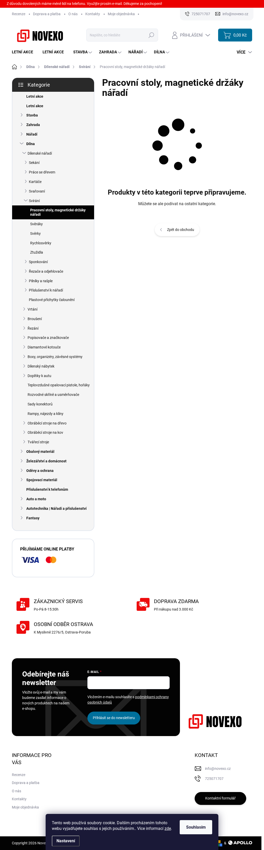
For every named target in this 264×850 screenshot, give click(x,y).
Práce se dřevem (42, 172)
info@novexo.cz (218, 768)
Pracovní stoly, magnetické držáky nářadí (58, 212)
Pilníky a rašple (41, 281)
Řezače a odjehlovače (46, 271)
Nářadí (31, 134)
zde (167, 828)
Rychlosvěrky (40, 243)
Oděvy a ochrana (40, 471)
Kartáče (35, 182)
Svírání (34, 201)
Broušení (35, 319)
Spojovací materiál (41, 480)
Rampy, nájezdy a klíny (45, 414)
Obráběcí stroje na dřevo (47, 423)
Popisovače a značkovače (48, 338)
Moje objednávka (121, 14)
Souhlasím (196, 827)
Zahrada (33, 125)
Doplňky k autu (39, 376)
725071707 (214, 779)
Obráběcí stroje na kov (45, 432)
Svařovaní (37, 191)
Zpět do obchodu (180, 230)
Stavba (32, 115)
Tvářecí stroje (38, 442)
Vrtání (32, 309)
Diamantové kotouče (44, 347)
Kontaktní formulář (220, 798)
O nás (73, 14)
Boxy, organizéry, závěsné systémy (55, 357)
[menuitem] (24, 52)
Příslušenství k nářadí (46, 290)
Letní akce (34, 96)
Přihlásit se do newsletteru (114, 718)
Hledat (151, 35)
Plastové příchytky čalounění (52, 300)
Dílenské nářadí (40, 153)
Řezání (33, 328)
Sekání (34, 163)
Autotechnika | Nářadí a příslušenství (56, 508)
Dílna (30, 144)
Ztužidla (36, 252)
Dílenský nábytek (41, 366)
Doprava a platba (47, 14)
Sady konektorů (40, 404)
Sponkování (38, 262)
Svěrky (35, 233)
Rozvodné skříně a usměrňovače (53, 395)
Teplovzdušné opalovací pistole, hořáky (59, 385)
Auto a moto (36, 499)
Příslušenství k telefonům (47, 489)
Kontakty (92, 14)
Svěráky (36, 224)
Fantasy (32, 518)
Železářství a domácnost (46, 461)
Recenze (18, 14)
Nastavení (65, 840)
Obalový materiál (40, 451)
